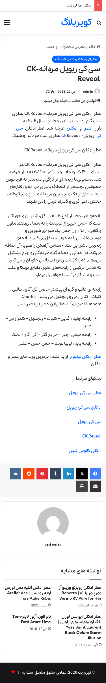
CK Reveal (91, 436)
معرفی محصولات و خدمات (64, 47)
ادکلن (72, 128)
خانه (92, 47)
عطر (88, 128)
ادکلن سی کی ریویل (84, 407)
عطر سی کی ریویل (85, 393)
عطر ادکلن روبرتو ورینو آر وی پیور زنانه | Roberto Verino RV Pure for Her (80, 593)
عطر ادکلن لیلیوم (85, 357)
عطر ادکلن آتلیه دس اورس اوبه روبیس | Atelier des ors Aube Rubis (28, 593)
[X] (82, 473)
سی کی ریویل (89, 422)
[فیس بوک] (95, 473)
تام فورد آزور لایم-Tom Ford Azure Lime (31, 619)
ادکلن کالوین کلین (85, 451)
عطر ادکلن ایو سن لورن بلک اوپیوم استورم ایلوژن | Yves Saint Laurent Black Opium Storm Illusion (79, 627)
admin (88, 91)
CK (64, 136)
